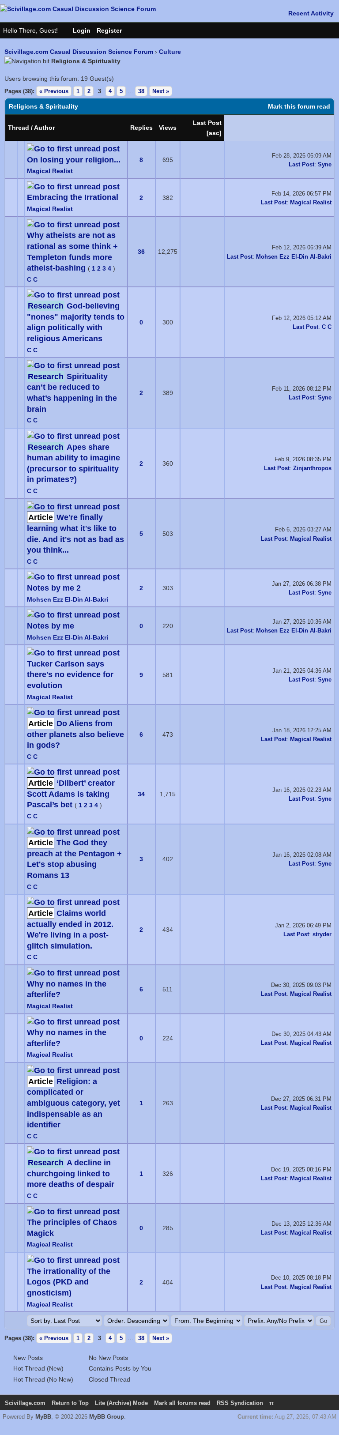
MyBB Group (106, 1416)
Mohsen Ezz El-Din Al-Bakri (293, 256)
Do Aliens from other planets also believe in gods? (75, 734)
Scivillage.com (25, 1403)
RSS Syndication (240, 1403)
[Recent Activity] (306, 13)
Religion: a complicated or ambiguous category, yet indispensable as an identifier (73, 1103)
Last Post (207, 122)
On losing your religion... (74, 159)
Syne (324, 164)
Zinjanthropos (312, 468)
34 (141, 794)
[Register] (114, 30)
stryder (322, 934)
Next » (160, 91)
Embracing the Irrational (72, 197)
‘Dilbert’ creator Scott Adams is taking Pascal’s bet (71, 794)
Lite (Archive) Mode (121, 1403)
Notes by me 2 (54, 588)
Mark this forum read (299, 106)
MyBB (43, 1416)
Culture (170, 51)
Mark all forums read (182, 1403)
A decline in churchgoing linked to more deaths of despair (70, 1173)
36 (141, 251)
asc (214, 132)
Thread (18, 127)
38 (141, 91)
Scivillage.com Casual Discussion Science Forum (78, 51)
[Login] (77, 30)
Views (168, 127)
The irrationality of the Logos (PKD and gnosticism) (68, 1282)
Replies (141, 127)
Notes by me (50, 625)
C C (32, 279)
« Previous (53, 91)
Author (44, 127)
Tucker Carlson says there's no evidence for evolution (70, 674)
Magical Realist (50, 170)
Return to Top (70, 1403)
